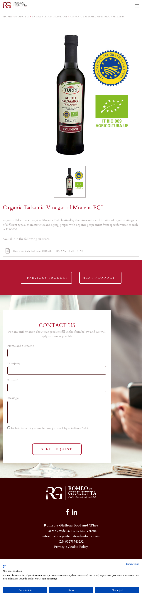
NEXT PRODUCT (98, 280)
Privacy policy (132, 563)
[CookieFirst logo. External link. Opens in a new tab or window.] (4, 566)
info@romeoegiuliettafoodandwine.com (71, 536)
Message (13, 398)
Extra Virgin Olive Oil (50, 16)
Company (14, 363)
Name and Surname (20, 346)
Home (7, 16)
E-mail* (12, 380)
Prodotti (21, 16)
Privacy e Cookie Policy (71, 546)
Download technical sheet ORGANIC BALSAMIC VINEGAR (48, 251)
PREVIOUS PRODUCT (48, 280)
